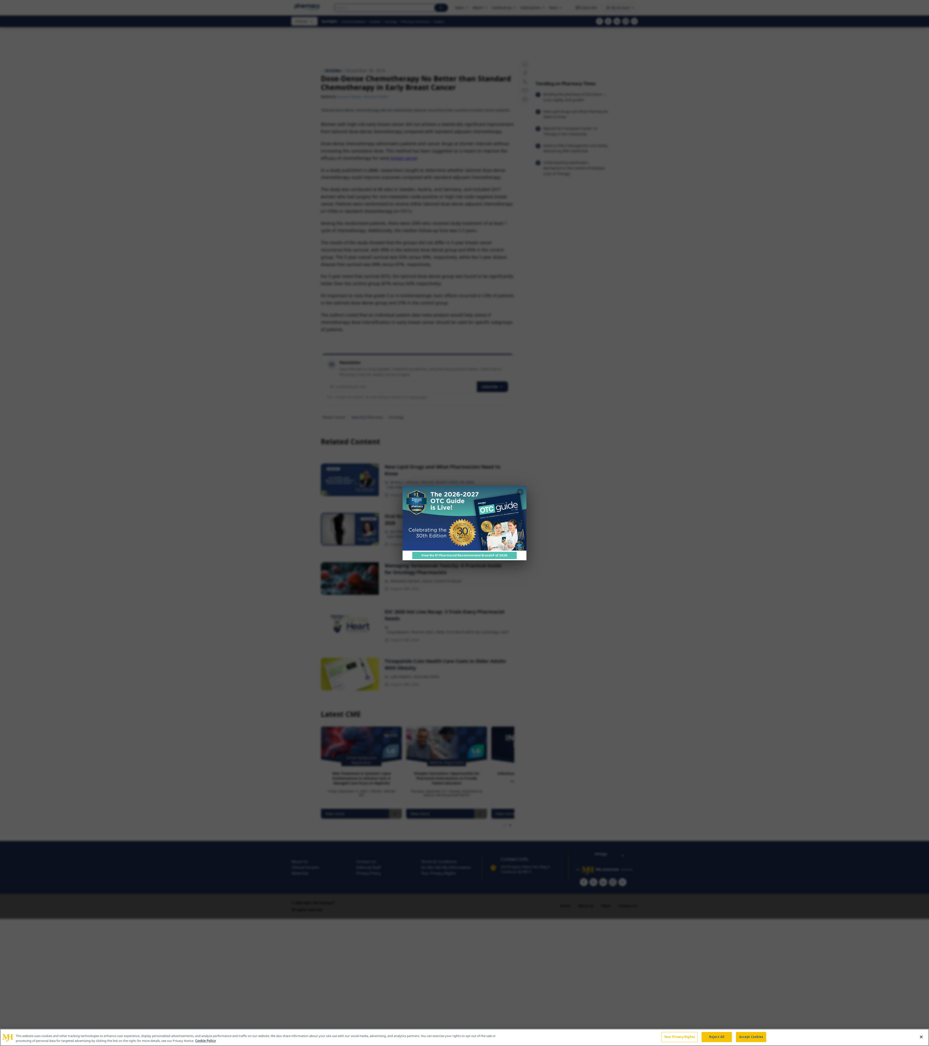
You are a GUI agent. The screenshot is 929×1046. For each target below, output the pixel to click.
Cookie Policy (205, 1040)
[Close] (921, 1036)
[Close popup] (520, 492)
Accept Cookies (751, 1037)
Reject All (716, 1037)
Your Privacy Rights (679, 1037)
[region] (464, 1037)
